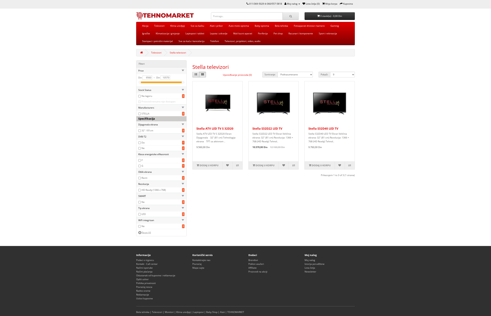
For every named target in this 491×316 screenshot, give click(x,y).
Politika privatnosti (146, 283)
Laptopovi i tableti (194, 33)
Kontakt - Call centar (147, 264)
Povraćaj (197, 264)
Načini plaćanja (144, 271)
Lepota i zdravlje (218, 33)
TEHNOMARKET (235, 312)
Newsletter (310, 271)
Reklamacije (142, 294)
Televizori (159, 25)
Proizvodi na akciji (257, 271)
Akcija (145, 25)
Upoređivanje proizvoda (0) (237, 75)
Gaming (334, 25)
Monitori (169, 312)
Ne (143, 148)
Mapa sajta (198, 267)
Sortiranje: (270, 74)
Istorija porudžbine (315, 264)
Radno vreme (143, 290)
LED (144, 214)
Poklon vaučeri (256, 264)
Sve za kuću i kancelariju (191, 41)
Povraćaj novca (144, 287)
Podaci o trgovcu (145, 260)
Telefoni (214, 41)
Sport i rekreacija (328, 33)
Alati (222, 312)
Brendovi (253, 260)
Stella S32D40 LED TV (323, 128)
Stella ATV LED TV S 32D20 (214, 128)
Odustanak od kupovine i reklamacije (155, 275)
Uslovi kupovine (144, 298)
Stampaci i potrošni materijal (157, 41)
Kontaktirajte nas (201, 260)
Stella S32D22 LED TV (267, 128)
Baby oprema (262, 25)
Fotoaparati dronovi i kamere (309, 25)
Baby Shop (211, 312)
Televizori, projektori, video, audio (242, 41)
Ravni (144, 177)
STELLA (145, 113)
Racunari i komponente (300, 33)
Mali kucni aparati (242, 33)
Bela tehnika (281, 25)
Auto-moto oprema (239, 25)
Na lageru (147, 96)
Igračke (146, 33)
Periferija (263, 33)
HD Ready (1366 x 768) (154, 190)
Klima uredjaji (177, 25)
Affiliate (252, 267)
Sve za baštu (197, 25)
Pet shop (278, 33)
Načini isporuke (144, 267)
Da (143, 142)
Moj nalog (310, 260)
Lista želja (310, 267)
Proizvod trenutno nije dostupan (158, 101)
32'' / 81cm (147, 130)
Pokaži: (324, 74)
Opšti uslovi (142, 279)
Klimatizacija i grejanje (168, 33)
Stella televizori (178, 52)
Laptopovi (198, 312)
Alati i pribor (216, 25)
